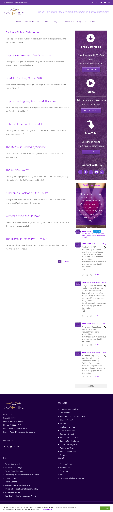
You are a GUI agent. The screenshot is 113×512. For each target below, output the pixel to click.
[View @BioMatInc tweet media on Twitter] (83, 269)
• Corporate (63, 471)
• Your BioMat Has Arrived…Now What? (19, 496)
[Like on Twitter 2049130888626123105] (92, 345)
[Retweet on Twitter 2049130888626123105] (87, 345)
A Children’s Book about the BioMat (27, 193)
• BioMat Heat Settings (12, 467)
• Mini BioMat (64, 413)
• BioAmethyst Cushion (68, 437)
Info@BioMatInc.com (21, 2)
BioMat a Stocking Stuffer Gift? (24, 78)
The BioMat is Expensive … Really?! (26, 238)
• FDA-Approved (10, 478)
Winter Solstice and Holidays (23, 216)
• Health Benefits (10, 482)
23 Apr (104, 353)
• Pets (60, 475)
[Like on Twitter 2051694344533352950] (92, 275)
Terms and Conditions (25, 432)
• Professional (64, 467)
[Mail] (18, 447)
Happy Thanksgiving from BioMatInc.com (31, 101)
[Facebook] (4, 447)
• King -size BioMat (66, 434)
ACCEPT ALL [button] (105, 508)
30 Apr (104, 282)
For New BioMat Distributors (22, 32)
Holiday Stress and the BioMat (24, 124)
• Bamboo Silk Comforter (68, 441)
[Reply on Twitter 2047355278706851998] (83, 377)
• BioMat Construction (12, 464)
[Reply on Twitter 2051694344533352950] (83, 275)
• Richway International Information (18, 485)
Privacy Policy (9, 432)
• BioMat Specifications (13, 471)
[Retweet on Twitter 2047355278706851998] (87, 377)
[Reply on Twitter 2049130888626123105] (83, 345)
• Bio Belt (62, 423)
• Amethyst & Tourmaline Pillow (71, 416)
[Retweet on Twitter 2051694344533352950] (87, 275)
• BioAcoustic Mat (65, 420)
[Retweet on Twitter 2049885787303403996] (87, 316)
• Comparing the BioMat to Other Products (21, 475)
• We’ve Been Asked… (12, 492)
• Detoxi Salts (64, 455)
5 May (104, 244)
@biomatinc (96, 244)
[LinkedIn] (11, 447)
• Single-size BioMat (66, 427)
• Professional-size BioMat (69, 409)
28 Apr (104, 324)
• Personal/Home (65, 464)
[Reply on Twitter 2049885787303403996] (83, 316)
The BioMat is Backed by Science (26, 147)
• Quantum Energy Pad (67, 444)
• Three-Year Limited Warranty (71, 478)
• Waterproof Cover (66, 448)
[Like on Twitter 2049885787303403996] (92, 316)
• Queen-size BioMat (66, 430)
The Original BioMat (17, 170)
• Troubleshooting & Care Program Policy (20, 489)
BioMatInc (86, 243)
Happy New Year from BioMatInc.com (28, 55)
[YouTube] (14, 447)
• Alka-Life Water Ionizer (68, 451)
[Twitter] (7, 447)
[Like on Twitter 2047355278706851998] (92, 377)
